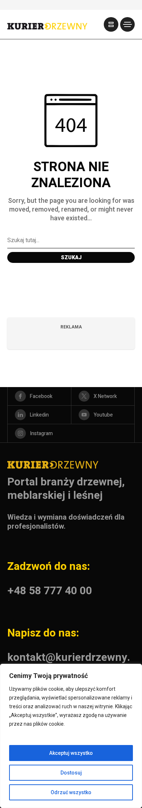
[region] (71, 736)
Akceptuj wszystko (71, 753)
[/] (111, 24)
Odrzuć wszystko (71, 792)
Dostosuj (71, 773)
